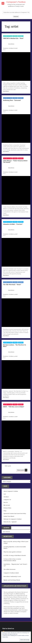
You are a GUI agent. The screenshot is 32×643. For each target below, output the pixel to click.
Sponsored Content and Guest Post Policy (15, 513)
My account (7, 505)
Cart (5, 494)
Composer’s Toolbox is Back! (11, 573)
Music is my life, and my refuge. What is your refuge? (16, 542)
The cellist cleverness (9, 569)
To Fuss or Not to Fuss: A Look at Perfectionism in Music (12, 559)
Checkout (6, 496)
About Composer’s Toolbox (11, 491)
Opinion (15, 36)
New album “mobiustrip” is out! (12, 576)
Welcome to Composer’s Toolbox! (13, 519)
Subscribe (16, 16)
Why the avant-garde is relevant (12, 552)
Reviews (21, 36)
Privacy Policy (7, 508)
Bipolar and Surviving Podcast (12, 580)
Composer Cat (7, 499)
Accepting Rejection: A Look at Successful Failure (15, 547)
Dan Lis (6, 502)
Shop (5, 510)
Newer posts (20, 470)
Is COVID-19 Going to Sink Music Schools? (15, 555)
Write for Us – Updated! (10, 521)
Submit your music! (9, 516)
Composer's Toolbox (16, 2)
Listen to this (7, 36)
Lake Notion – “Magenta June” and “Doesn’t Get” (15, 565)
